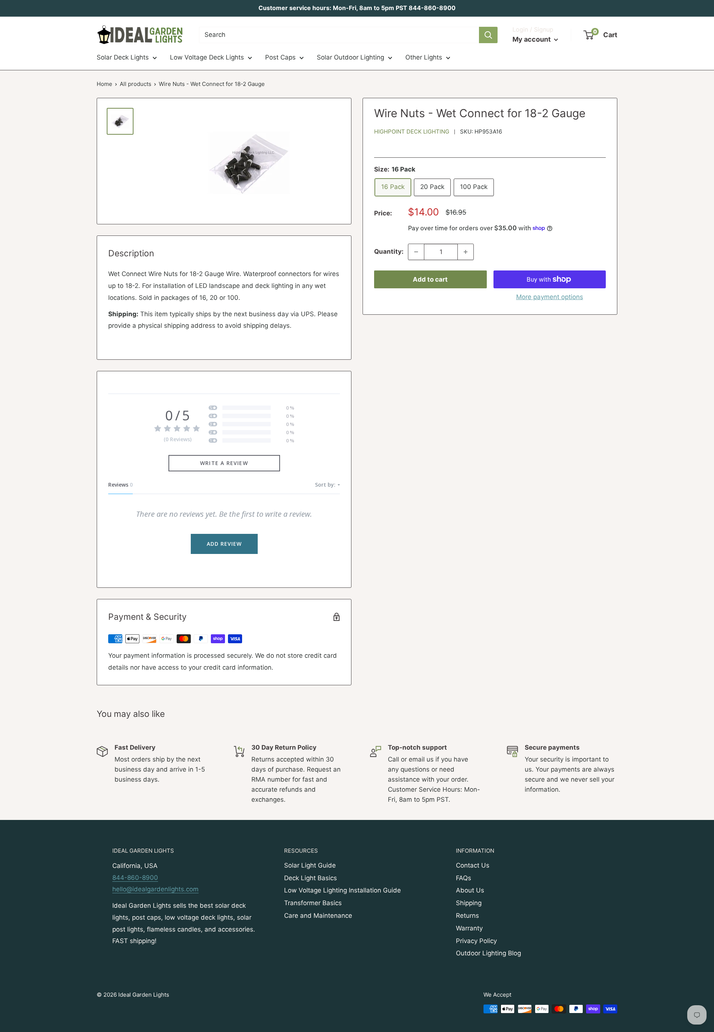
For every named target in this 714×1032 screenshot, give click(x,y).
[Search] (488, 35)
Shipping (469, 903)
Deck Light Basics (310, 878)
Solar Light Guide (310, 865)
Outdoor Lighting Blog (488, 953)
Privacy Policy (476, 941)
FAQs (463, 878)
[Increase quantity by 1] (465, 252)
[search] (339, 35)
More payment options (549, 297)
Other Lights (423, 57)
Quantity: (388, 251)
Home (104, 83)
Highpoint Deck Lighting (411, 131)
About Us (470, 890)
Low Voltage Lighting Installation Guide (342, 890)
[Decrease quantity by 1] (416, 252)
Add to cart (430, 279)
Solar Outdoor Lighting (350, 57)
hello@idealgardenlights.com (155, 889)
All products (135, 83)
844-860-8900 (135, 877)
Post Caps (280, 57)
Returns (467, 915)
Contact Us (472, 865)
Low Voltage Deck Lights (207, 57)
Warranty (469, 928)
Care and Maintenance (318, 915)
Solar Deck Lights (123, 57)
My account (532, 39)
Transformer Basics (313, 903)
